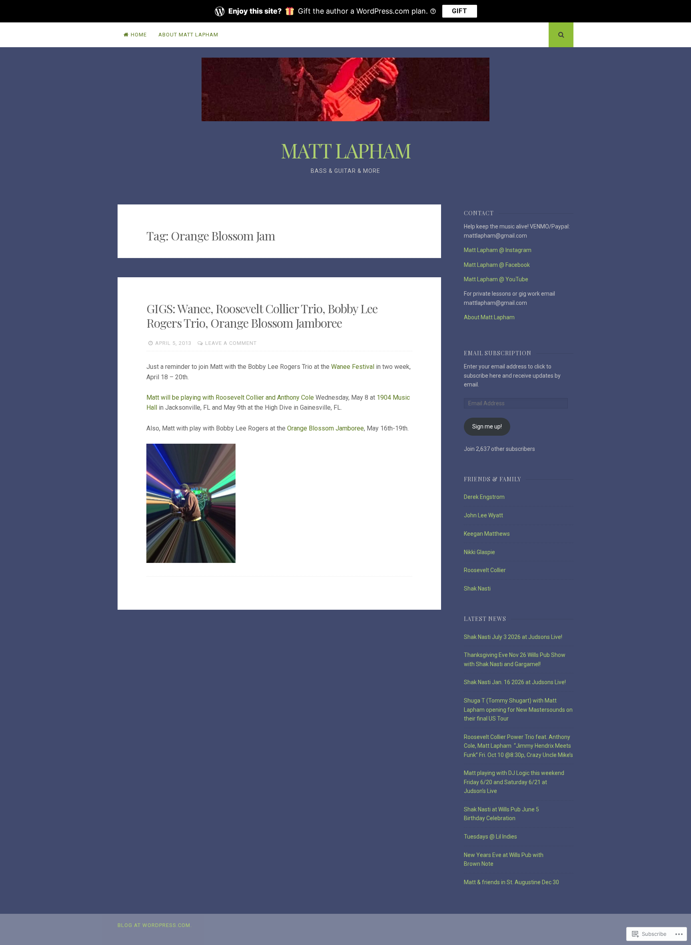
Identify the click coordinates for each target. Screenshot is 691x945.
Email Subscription (497, 353)
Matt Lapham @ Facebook (497, 265)
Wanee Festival (352, 366)
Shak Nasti (477, 588)
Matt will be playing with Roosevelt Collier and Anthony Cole (230, 397)
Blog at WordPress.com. (155, 925)
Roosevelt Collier (485, 570)
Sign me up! (487, 426)
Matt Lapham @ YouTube (496, 279)
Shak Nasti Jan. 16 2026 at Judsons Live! (515, 682)
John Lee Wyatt (483, 515)
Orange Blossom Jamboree (325, 428)
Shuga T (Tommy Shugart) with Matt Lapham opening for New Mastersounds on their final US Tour (518, 709)
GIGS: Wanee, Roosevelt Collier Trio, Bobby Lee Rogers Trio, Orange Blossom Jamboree (261, 315)
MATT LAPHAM (346, 150)
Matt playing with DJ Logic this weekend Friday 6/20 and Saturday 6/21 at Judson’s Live (514, 782)
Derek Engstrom (484, 497)
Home (139, 35)
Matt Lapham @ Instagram (497, 250)
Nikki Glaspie (479, 552)
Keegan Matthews (487, 534)
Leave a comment (231, 343)
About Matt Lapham (188, 35)
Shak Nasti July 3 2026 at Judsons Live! (513, 637)
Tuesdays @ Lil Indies (490, 836)
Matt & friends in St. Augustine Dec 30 (511, 882)
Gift (459, 11)
